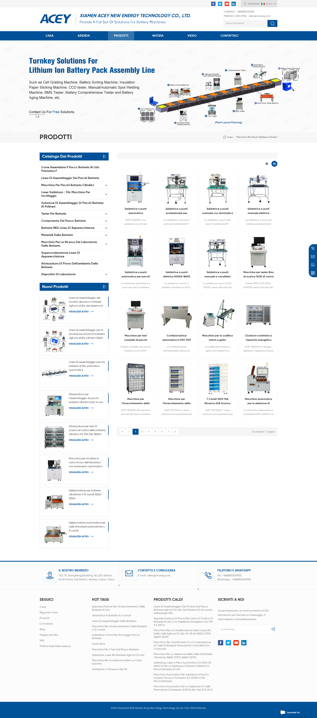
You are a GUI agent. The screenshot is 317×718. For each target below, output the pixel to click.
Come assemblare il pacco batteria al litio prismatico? (70, 169)
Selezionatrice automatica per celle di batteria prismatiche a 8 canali (87, 527)
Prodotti (121, 35)
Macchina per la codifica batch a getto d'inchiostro (217, 338)
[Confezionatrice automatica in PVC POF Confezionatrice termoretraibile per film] (177, 315)
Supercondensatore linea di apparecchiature (60, 254)
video (192, 35)
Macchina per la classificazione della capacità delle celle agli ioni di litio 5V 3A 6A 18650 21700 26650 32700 (182, 633)
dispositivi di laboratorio (58, 274)
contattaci (229, 35)
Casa (49, 35)
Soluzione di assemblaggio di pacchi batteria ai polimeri (72, 205)
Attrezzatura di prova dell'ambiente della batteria (69, 265)
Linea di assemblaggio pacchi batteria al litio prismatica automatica (87, 366)
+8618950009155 (239, 12)
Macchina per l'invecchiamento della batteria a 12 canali (119, 628)
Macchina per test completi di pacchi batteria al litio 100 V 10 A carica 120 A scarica (135, 338)
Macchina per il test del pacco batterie (115, 649)
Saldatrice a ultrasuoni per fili (109, 669)
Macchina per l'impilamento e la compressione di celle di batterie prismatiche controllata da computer (182, 645)
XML (42, 640)
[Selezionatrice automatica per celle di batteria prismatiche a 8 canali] (54, 533)
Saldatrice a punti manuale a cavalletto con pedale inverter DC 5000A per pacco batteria (217, 275)
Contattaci (46, 624)
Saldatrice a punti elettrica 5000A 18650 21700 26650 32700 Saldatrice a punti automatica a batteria (176, 275)
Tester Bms (98, 644)
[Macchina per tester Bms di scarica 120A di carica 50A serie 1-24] (259, 252)
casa (43, 607)
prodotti (44, 618)
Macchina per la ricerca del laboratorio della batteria (69, 244)
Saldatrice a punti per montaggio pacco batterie (116, 637)
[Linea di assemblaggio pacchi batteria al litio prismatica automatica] (54, 373)
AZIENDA (84, 35)
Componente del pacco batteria (63, 220)
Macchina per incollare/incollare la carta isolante (117, 662)
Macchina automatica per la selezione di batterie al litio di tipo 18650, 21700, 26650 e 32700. (258, 402)
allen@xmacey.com (247, 16)
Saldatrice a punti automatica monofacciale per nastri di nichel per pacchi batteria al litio (135, 211)
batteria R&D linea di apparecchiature (67, 228)
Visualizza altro (79, 312)
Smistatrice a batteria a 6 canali (111, 615)
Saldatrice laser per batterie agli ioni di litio (118, 655)
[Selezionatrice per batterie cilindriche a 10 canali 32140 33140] (54, 501)
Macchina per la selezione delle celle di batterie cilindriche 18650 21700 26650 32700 (183, 656)
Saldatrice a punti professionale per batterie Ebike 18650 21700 (176, 211)
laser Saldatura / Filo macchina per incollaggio (65, 194)
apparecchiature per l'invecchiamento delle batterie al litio (118, 608)
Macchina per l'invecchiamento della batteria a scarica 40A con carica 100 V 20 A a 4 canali (176, 402)
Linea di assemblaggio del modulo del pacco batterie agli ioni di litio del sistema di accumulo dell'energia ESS (86, 302)
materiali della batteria (57, 235)
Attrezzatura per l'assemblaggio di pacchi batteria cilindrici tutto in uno (86, 398)
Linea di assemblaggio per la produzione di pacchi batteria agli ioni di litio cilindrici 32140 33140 (87, 334)
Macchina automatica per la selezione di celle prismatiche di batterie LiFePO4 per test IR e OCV (183, 688)
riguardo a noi (49, 612)
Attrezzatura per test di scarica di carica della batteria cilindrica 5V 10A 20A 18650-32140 (87, 430)
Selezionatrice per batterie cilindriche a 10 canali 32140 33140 (85, 494)
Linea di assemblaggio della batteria (114, 621)
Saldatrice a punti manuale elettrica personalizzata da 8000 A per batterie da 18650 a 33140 (258, 211)
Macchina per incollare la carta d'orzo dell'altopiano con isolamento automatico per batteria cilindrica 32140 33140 (86, 463)
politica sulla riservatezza (55, 646)
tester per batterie (53, 213)
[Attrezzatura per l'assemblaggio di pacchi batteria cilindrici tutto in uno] (54, 405)
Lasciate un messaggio (293, 714)
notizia (157, 35)
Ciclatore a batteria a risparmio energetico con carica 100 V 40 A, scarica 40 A (258, 338)
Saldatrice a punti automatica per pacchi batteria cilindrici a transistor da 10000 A (136, 275)
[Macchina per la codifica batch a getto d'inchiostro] (218, 315)
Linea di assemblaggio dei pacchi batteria (70, 178)
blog (42, 629)
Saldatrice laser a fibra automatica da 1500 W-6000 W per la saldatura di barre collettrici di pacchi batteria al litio (183, 666)
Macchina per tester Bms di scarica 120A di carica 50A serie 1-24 (258, 275)
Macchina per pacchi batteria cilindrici (256, 137)
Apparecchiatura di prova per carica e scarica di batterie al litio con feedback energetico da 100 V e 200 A (183, 622)
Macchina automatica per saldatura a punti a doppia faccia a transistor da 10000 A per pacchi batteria (181, 678)
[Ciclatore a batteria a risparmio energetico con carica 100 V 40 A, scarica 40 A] (259, 315)
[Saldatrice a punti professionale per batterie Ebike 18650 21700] (177, 188)
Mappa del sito (49, 635)
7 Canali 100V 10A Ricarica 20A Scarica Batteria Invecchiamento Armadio (217, 402)
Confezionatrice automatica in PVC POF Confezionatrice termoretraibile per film (176, 338)
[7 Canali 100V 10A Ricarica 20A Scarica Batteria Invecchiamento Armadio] (218, 378)
